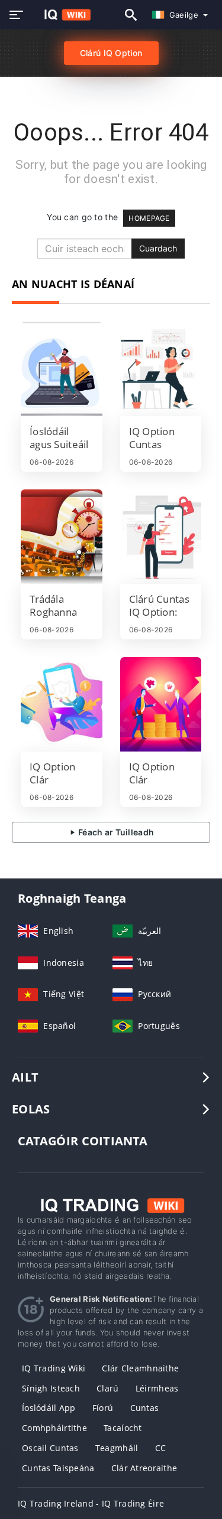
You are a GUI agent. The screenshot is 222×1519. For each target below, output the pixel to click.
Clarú (107, 1388)
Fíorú (102, 1407)
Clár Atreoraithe (144, 1468)
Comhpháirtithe (54, 1427)
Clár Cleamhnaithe (140, 1368)
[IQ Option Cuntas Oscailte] (161, 369)
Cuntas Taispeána (58, 1468)
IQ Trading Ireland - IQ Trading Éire (91, 1503)
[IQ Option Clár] (61, 704)
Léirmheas (157, 1388)
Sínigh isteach (51, 1388)
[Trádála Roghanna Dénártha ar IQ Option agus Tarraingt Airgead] (61, 536)
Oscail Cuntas (50, 1447)
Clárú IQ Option (111, 53)
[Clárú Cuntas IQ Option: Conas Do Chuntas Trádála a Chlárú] (161, 536)
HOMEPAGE (148, 218)
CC (160, 1447)
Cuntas (144, 1407)
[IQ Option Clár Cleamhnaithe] (161, 704)
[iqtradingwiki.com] (61, 15)
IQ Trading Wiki (53, 1368)
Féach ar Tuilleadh (115, 832)
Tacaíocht (123, 1427)
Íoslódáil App (49, 1407)
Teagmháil (117, 1447)
